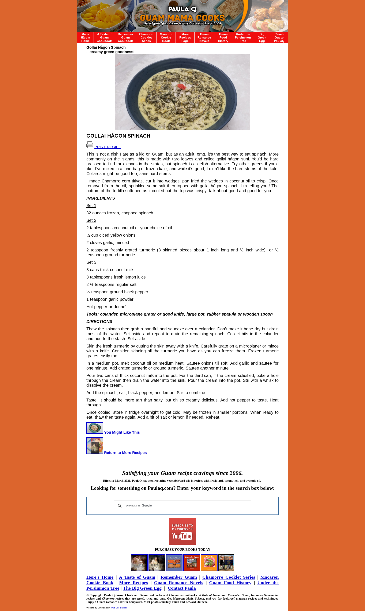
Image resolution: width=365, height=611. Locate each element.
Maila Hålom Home (85, 37)
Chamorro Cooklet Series (146, 37)
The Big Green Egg (142, 588)
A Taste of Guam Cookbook (104, 37)
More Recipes (133, 582)
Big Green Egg (262, 37)
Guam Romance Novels (204, 37)
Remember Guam (179, 577)
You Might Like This (122, 432)
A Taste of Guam (137, 577)
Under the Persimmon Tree (243, 37)
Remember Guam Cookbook (125, 37)
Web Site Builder (119, 608)
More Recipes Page (185, 37)
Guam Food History (223, 37)
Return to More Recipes (125, 453)
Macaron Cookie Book (166, 37)
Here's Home (99, 577)
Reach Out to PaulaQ (279, 37)
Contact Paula (182, 588)
